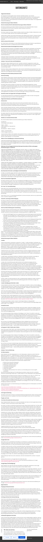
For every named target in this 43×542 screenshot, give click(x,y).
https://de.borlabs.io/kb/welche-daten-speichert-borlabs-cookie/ (19, 299)
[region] (14, 534)
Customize (7, 537)
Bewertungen (16, 1)
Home (12, 1)
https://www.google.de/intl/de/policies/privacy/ (15, 482)
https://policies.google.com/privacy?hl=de (13, 437)
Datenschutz (29, 538)
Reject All (14, 537)
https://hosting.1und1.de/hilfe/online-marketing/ (11, 387)
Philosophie (22, 1)
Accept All (22, 537)
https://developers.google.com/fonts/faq (10, 460)
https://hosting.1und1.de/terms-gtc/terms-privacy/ (12, 390)
